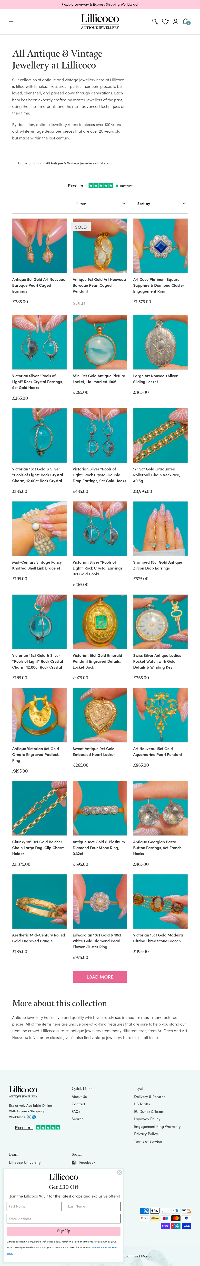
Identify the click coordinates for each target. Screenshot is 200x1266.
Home (22, 163)
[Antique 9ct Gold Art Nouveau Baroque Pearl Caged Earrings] (39, 246)
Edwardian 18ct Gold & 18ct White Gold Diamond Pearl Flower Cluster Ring (97, 940)
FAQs (76, 1111)
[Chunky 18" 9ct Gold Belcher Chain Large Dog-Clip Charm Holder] (39, 808)
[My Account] (175, 21)
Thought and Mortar (136, 1256)
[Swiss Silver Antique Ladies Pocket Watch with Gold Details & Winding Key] (160, 622)
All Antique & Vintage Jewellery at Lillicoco (78, 163)
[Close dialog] (119, 1172)
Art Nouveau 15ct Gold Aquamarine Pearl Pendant (157, 751)
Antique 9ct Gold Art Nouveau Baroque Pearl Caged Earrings (38, 285)
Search (78, 1118)
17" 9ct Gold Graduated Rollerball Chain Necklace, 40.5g (156, 474)
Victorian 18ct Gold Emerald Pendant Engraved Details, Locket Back (97, 661)
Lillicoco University (25, 1162)
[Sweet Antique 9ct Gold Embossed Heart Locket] (100, 715)
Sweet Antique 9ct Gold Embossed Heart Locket (94, 751)
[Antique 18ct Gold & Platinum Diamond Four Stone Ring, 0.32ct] (100, 808)
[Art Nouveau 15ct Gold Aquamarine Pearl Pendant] (160, 715)
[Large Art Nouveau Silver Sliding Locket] (160, 342)
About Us (79, 1096)
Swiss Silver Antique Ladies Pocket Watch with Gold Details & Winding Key (157, 661)
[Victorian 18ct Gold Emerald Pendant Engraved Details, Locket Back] (100, 622)
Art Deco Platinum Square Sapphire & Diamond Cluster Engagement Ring (158, 285)
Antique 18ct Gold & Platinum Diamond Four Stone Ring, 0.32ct (99, 847)
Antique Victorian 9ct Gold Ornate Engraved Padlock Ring (35, 754)
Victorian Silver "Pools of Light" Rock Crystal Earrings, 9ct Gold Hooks (37, 381)
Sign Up (63, 1231)
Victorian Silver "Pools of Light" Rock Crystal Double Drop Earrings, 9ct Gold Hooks (99, 474)
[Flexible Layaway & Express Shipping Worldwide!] (100, 4)
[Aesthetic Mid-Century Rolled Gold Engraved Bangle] (39, 901)
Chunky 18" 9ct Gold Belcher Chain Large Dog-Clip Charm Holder (38, 847)
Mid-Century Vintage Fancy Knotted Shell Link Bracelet (37, 564)
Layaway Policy (147, 1118)
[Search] (155, 21)
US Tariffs (142, 1103)
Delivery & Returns (149, 1096)
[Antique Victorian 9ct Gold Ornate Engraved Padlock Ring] (39, 715)
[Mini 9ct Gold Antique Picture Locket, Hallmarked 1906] (100, 342)
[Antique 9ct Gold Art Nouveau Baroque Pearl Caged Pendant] (100, 246)
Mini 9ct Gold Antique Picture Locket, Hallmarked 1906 (99, 378)
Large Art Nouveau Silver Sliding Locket (155, 378)
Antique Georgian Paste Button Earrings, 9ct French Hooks (157, 847)
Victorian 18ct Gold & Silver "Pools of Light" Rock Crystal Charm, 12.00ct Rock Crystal (37, 474)
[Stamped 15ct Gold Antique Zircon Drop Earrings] (160, 529)
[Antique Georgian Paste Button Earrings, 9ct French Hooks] (160, 808)
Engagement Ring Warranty (157, 1126)
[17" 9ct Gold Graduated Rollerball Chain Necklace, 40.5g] (160, 435)
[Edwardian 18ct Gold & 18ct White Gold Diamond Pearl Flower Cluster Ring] (100, 901)
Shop (37, 163)
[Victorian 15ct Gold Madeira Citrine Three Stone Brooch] (160, 901)
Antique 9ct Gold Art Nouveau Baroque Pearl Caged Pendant (99, 285)
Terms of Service (148, 1141)
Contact (78, 1103)
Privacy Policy (146, 1133)
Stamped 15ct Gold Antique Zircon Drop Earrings (157, 564)
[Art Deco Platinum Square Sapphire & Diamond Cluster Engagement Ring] (160, 246)
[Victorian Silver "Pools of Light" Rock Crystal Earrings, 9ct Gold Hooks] (39, 342)
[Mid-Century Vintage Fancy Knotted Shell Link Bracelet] (39, 529)
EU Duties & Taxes (149, 1111)
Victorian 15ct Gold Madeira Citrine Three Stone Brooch (158, 937)
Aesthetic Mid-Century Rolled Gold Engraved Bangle (38, 937)
